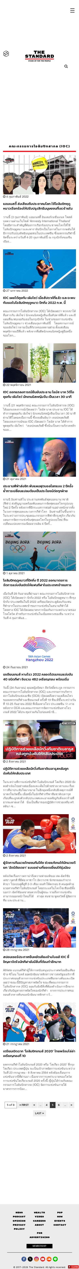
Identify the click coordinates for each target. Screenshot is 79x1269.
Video (39, 1216)
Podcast (19, 1216)
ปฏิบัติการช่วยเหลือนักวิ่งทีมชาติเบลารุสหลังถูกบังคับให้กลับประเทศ (35, 770)
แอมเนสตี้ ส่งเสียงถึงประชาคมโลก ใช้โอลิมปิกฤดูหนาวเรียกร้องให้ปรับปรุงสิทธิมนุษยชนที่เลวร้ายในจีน (38, 206)
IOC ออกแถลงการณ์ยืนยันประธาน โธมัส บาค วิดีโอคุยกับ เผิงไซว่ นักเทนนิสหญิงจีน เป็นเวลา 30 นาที (38, 394)
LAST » (39, 1113)
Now (60, 1216)
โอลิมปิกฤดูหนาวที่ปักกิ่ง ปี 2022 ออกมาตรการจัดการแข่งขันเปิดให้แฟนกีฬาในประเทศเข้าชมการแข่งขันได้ (37, 582)
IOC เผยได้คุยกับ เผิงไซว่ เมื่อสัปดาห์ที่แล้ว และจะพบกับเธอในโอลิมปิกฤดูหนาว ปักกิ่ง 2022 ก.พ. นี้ (39, 300)
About (39, 1225)
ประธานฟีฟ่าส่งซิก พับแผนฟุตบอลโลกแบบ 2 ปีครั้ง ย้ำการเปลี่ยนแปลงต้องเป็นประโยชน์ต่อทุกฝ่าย (38, 488)
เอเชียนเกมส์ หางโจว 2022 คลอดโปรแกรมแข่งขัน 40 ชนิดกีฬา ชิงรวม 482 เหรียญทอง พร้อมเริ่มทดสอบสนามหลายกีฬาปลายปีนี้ (38, 676)
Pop (60, 1212)
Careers (39, 1221)
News (19, 1212)
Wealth (39, 1212)
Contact (59, 1225)
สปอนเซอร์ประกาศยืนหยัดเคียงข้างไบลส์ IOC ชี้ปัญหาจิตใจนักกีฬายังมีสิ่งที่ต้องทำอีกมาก (36, 959)
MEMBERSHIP (39, 1245)
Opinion (19, 1221)
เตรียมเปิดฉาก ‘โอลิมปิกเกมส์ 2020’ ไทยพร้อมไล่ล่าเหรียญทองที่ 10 (39, 1053)
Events (59, 1221)
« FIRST (24, 1105)
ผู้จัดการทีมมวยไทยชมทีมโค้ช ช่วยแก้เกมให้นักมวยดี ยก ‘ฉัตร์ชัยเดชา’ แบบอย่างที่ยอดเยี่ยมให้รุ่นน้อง (39, 865)
